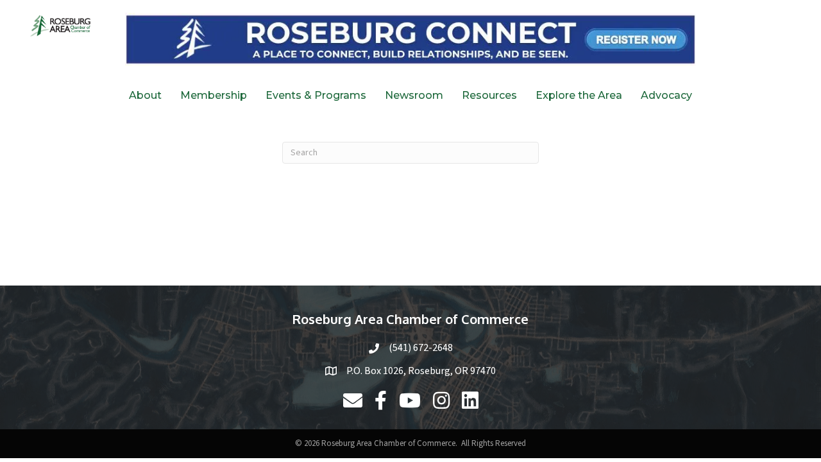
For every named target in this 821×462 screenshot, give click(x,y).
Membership (213, 95)
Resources (489, 95)
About (145, 95)
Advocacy (666, 95)
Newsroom (414, 95)
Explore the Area (579, 95)
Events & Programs (316, 95)
